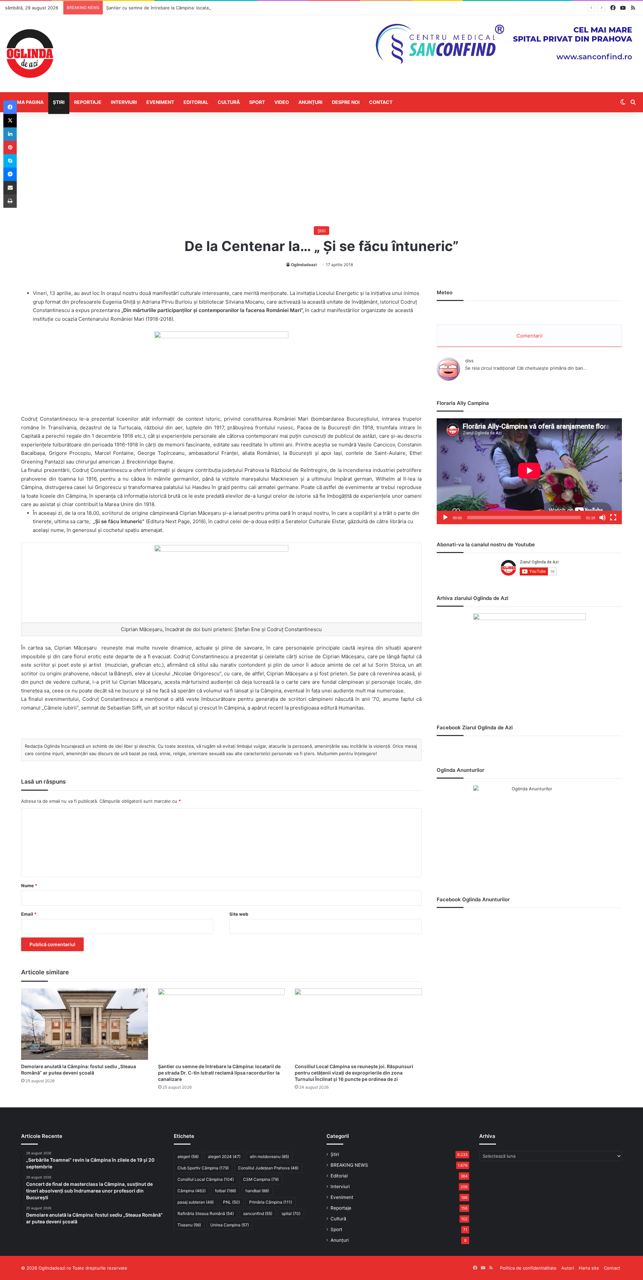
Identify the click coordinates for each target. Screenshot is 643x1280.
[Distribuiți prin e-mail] (10, 187)
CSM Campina (261, 1179)
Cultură (229, 102)
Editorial (196, 102)
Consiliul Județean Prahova (268, 1167)
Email (29, 914)
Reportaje (87, 102)
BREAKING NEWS (349, 1165)
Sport (257, 102)
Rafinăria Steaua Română (205, 1213)
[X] (10, 120)
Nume (29, 885)
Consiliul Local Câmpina (205, 1179)
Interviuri (124, 102)
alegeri (188, 1156)
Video (281, 102)
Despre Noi (346, 102)
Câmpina (191, 1190)
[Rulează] (445, 517)
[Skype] (10, 161)
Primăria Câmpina (270, 1202)
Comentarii (529, 335)
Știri (59, 102)
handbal (257, 1190)
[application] (529, 471)
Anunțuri (310, 102)
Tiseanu (189, 1224)
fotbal (225, 1190)
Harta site (589, 1268)
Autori (567, 1268)
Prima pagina (27, 102)
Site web (238, 914)
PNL (231, 1202)
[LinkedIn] (10, 134)
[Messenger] (10, 174)
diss (469, 360)
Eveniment (160, 102)
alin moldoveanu (269, 1156)
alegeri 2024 (224, 1156)
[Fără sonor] (602, 517)
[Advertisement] (321, 169)
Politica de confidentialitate (528, 1268)
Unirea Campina (229, 1224)
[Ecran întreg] (613, 517)
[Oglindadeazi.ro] (30, 53)
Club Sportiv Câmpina (203, 1167)
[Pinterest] (10, 147)
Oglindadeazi (304, 264)
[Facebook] (10, 107)
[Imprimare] (10, 201)
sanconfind (257, 1213)
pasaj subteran (195, 1202)
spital (291, 1213)
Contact (380, 102)
